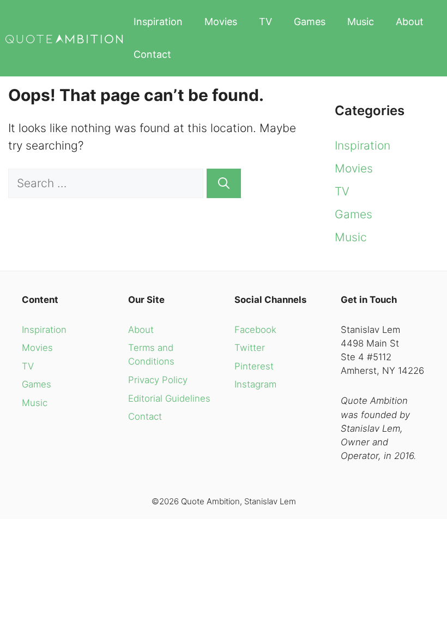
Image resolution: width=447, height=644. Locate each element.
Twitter (249, 347)
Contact (152, 54)
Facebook (255, 329)
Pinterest (254, 366)
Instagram (255, 384)
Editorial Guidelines (169, 398)
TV (265, 21)
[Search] (224, 183)
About (410, 21)
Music (360, 21)
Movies (220, 21)
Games (309, 21)
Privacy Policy (158, 379)
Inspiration (158, 21)
